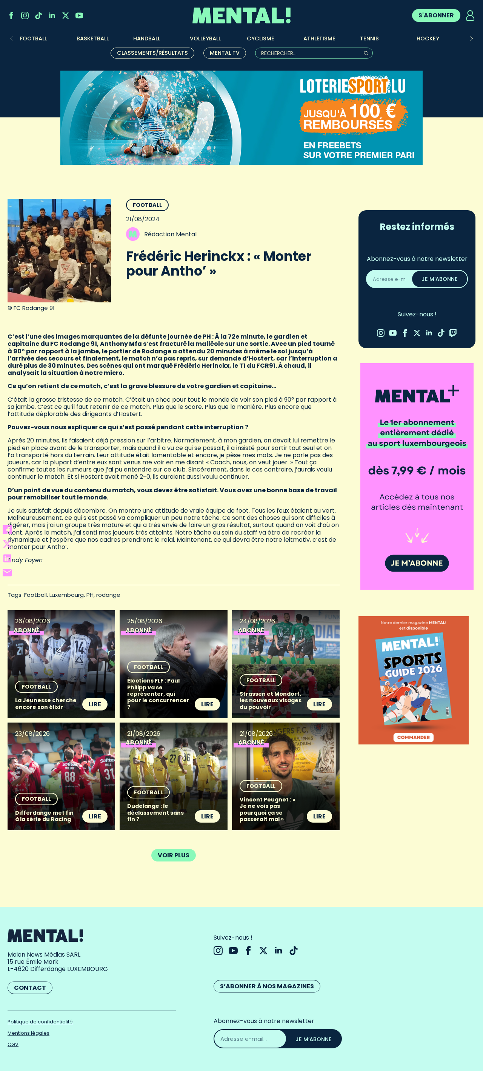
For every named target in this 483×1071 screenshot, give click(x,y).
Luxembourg (66, 595)
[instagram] (25, 15)
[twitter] (65, 15)
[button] (471, 38)
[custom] (38, 15)
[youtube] (79, 15)
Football (147, 205)
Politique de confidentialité (40, 1022)
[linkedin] (52, 15)
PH (90, 595)
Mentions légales (28, 1033)
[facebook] (11, 15)
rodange (108, 595)
